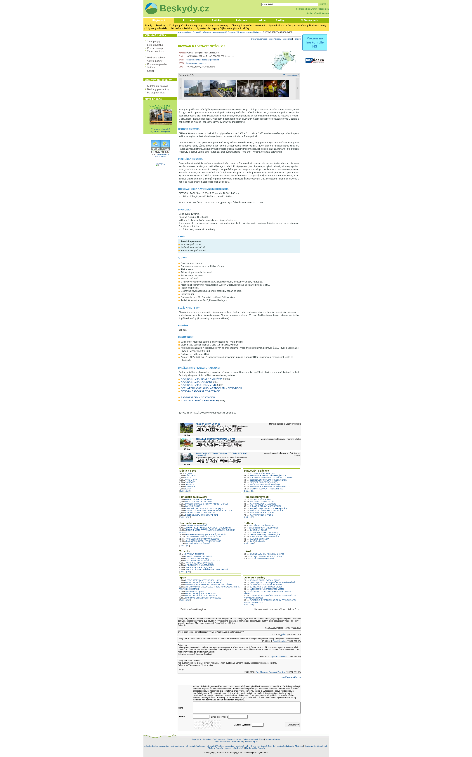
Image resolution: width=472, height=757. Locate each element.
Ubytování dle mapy (206, 28)
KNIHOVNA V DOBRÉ (255, 530)
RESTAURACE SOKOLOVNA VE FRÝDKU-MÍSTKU (267, 487)
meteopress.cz (163, 154)
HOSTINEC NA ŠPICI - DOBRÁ (259, 473)
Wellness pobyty (156, 57)
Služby (280, 20)
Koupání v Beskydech (234, 748)
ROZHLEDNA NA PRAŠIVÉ (193, 526)
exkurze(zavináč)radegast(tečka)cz (202, 60)
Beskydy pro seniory (158, 89)
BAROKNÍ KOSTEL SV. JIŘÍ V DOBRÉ (197, 513)
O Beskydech (309, 20)
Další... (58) (249, 491)
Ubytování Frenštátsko (195, 746)
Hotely (148, 25)
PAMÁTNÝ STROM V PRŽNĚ (258, 515)
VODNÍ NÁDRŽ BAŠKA (191, 591)
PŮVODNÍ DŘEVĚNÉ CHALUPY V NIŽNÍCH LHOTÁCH (204, 504)
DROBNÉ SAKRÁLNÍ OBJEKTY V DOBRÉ (198, 515)
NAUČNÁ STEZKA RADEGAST (196, 382)
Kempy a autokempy (217, 25)
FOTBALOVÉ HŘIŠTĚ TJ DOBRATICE (197, 593)
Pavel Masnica (279, 641)
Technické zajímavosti (202, 32)
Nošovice (257, 32)
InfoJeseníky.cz (251, 741)
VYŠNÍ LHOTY (188, 480)
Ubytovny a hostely (156, 28)
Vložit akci (287, 39)
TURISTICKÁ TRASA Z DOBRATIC (196, 567)
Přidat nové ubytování (160, 129)
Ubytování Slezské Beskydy (263, 746)
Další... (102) (185, 572)
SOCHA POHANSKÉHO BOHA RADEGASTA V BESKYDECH (211, 388)
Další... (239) (185, 600)
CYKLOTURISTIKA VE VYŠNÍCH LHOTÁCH (199, 561)
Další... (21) (184, 546)
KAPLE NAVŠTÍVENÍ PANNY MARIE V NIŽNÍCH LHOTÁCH (205, 511)
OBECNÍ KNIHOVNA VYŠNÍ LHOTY (261, 532)
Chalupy (173, 25)
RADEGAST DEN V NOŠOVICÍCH (198, 397)
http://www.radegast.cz (196, 63)
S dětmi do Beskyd (157, 86)
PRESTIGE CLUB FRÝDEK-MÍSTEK (261, 482)
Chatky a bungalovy (191, 25)
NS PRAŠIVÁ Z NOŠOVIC (191, 554)
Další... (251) (185, 517)
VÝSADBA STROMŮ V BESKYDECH (199, 400)
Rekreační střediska (181, 28)
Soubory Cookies (272, 739)
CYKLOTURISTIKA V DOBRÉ (194, 558)
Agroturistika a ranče (279, 25)
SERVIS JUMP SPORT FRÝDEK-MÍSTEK (263, 587)
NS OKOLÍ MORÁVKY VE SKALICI (195, 556)
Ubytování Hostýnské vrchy (316, 746)
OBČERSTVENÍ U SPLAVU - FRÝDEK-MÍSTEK (265, 480)
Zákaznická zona (234, 739)
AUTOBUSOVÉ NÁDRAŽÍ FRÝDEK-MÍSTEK (264, 589)
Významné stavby (244, 32)
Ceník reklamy (219, 739)
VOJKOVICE (187, 482)
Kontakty (207, 739)
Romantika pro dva (157, 64)
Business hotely (317, 25)
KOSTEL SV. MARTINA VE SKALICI (196, 499)
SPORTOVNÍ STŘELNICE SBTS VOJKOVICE (200, 598)
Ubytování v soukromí (253, 25)
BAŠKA (185, 489)
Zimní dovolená (155, 51)
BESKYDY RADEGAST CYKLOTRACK (200, 391)
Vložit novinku (275, 39)
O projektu (196, 739)
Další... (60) (249, 517)
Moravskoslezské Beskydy (224, 32)
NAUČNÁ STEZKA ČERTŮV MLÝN (198, 385)
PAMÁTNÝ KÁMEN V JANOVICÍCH (260, 504)
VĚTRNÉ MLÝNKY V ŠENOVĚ (194, 543)
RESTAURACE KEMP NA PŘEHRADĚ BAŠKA (265, 476)
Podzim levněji (155, 48)
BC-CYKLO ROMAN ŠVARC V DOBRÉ (262, 580)
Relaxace (241, 20)
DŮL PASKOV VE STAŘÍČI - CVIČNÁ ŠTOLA (200, 537)
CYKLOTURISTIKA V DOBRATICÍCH (196, 565)
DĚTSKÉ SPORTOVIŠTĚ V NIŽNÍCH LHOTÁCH (201, 580)
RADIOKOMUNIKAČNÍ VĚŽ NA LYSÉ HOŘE (200, 541)
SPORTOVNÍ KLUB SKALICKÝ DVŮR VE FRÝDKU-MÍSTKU (205, 585)
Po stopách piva (155, 92)
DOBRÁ (185, 478)
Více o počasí (160, 156)
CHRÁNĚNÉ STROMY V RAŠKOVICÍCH (263, 506)
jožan (283, 634)
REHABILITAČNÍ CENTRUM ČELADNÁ (263, 556)
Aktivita (216, 20)
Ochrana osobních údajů (253, 739)
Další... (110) (185, 491)
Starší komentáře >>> (291, 677)
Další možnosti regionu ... (194, 609)
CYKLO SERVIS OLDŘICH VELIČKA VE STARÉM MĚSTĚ (269, 582)
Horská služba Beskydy (255, 748)
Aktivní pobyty (154, 61)
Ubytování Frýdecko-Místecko (290, 746)
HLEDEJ (323, 4)
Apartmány (300, 25)
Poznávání (189, 20)
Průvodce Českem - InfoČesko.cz (228, 741)
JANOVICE (186, 484)
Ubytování (158, 20)
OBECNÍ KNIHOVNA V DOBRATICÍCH (262, 535)
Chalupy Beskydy (215, 748)
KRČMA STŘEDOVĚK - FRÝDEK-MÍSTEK (263, 489)
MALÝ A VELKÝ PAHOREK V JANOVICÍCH (263, 511)
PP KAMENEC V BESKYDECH (259, 502)
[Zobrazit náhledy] (291, 75)
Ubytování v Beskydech (160, 131)
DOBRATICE (187, 487)
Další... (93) (249, 605)
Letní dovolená (155, 44)
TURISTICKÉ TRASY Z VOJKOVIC (196, 563)
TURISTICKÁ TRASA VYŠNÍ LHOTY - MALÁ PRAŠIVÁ (203, 570)
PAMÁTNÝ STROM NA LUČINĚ (259, 513)
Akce (262, 20)
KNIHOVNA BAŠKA (254, 541)
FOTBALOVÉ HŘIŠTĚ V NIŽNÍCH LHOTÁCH (200, 582)
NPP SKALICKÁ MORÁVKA (257, 499)
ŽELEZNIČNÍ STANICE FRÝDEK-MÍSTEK (263, 585)
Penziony (161, 25)
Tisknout (297, 39)
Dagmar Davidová (278, 656)
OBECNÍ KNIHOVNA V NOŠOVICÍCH (261, 528)
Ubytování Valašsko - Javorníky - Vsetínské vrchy (228, 746)
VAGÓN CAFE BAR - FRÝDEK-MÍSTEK (262, 484)
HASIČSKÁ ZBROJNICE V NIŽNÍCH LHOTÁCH (201, 508)
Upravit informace (259, 39)
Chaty (235, 25)
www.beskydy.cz (184, 32)
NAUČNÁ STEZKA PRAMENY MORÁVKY (202, 379)
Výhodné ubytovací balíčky (234, 28)
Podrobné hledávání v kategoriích (312, 9)
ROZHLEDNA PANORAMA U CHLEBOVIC (199, 539)
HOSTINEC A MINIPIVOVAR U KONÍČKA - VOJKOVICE (269, 478)
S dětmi (151, 67)
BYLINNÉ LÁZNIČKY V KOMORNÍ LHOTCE (264, 554)
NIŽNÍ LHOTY (187, 476)
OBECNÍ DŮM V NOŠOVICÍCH (259, 526)
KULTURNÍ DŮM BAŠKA (256, 539)
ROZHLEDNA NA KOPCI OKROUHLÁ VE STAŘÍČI (202, 535)
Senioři (151, 70)
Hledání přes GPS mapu (317, 13)
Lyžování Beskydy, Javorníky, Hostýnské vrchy (164, 746)
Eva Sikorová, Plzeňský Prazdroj (270, 672)
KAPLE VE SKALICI (190, 506)
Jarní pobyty (153, 41)
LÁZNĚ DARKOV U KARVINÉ (259, 558)
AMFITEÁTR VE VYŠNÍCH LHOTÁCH (262, 537)
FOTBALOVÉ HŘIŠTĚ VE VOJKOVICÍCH (198, 596)
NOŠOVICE (186, 473)
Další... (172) (249, 543)
